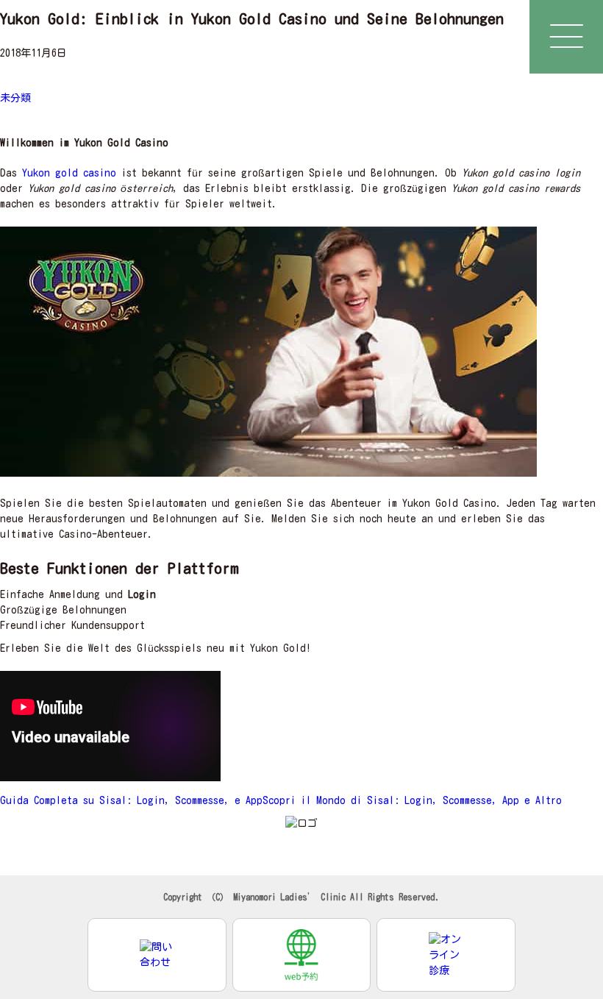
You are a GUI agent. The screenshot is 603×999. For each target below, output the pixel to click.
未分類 (15, 98)
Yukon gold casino (69, 173)
